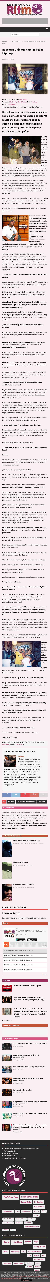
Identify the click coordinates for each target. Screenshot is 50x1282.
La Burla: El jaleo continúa (22, 1090)
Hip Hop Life (39, 1206)
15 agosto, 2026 (19, 1093)
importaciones (31, 887)
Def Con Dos (11, 1197)
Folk (43, 1255)
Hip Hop (34, 102)
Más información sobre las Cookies (15, 1158)
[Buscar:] (25, 34)
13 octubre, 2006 (19, 887)
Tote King (6, 1230)
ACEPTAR (26, 1280)
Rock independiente (34, 1251)
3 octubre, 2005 (19, 843)
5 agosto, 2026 (19, 1116)
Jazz (29, 1256)
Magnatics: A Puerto (20, 862)
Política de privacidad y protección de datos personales (21, 1149)
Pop (23, 1251)
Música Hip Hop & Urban (18, 102)
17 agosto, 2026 (19, 1083)
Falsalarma (31, 1219)
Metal (28, 1242)
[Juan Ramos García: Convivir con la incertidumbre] (7, 1057)
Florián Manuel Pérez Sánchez (35, 843)
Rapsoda (23, 99)
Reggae (38, 1263)
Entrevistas (19, 745)
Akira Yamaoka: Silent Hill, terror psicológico (30, 1043)
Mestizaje (37, 1267)
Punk (6, 1251)
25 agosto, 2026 (19, 1060)
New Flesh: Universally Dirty (23, 884)
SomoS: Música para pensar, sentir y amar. (28, 1067)
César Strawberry (8, 1223)
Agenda (6, 980)
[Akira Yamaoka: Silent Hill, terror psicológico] (7, 1046)
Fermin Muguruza (29, 1197)
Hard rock (37, 1270)
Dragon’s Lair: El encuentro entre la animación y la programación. (30, 1102)
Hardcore (36, 1256)
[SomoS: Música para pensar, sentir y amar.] (7, 1069)
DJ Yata (36, 1211)
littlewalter (29, 865)
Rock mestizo (7, 1263)
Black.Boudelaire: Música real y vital (26, 840)
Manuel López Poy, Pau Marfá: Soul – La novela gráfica (28, 1079)
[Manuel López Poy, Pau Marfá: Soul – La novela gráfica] (7, 1081)
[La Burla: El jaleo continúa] (7, 1092)
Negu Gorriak (26, 1211)
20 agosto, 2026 (19, 1070)
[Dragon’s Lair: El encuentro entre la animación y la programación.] (7, 1104)
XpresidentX (8, 1211)
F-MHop (12, 104)
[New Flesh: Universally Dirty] (7, 892)
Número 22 (5, 745)
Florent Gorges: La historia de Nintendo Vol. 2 (30, 1113)
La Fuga (36, 1215)
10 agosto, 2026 (19, 1107)
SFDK (17, 1211)
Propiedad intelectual (11, 1153)
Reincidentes (28, 1223)
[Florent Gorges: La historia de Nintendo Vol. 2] (7, 1115)
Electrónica (15, 1251)
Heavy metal (39, 1246)
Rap (36, 1242)
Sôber (43, 1211)
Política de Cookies (10, 1151)
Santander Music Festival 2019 (32, 1226)
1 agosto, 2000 (19, 865)
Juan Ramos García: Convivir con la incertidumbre (26, 1056)
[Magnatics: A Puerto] (7, 870)
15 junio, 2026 (18, 1132)
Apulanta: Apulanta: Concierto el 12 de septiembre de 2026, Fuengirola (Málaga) (29, 998)
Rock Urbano (30, 1263)
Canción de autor (18, 1263)
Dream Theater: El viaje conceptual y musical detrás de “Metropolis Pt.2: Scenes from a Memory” (29, 1127)
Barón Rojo (26, 1202)
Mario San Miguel (8, 1219)
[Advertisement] (26, 20)
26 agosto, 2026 (19, 1046)
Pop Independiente (39, 1259)
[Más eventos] (7, 1020)
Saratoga (13, 1230)
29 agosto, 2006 (9, 59)
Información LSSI (9, 1156)
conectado (21, 918)
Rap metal (29, 1267)
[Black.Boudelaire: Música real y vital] (7, 848)
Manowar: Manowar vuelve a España (27, 985)
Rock (6, 1242)
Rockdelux (38, 1202)
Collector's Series (20, 1219)
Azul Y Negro (19, 1223)
